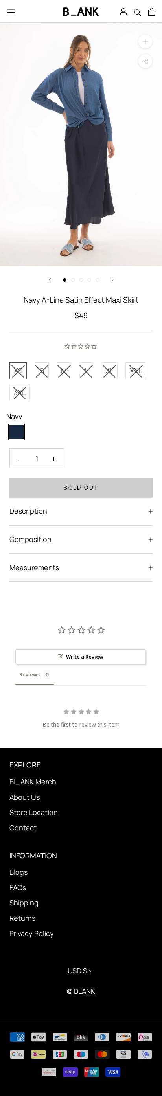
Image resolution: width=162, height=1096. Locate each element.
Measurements (34, 567)
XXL (136, 370)
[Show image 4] (89, 280)
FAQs (17, 887)
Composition (30, 539)
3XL (20, 392)
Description (28, 511)
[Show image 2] (73, 280)
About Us (24, 797)
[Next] (112, 279)
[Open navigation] (11, 11)
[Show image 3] (81, 280)
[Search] (137, 11)
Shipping (24, 902)
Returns (22, 918)
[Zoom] (145, 41)
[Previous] (50, 279)
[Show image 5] (97, 280)
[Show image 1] (64, 280)
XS (18, 370)
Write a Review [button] (84, 656)
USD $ (77, 970)
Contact (23, 827)
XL (109, 370)
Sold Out (81, 487)
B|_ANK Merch (32, 781)
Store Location (33, 812)
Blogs (18, 872)
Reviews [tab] (29, 674)
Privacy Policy (31, 933)
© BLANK (81, 991)
